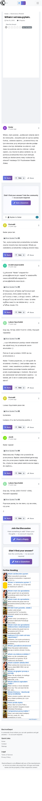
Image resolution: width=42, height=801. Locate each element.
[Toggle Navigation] (37, 3)
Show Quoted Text (11, 238)
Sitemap (4, 746)
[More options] (38, 128)
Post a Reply (22, 539)
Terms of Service (7, 755)
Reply (8, 178)
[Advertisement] (21, 54)
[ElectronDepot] (4, 3)
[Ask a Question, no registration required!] (23, 3)
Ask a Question (22, 203)
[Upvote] (16, 178)
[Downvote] (23, 178)
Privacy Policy (6, 757)
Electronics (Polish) (17, 14)
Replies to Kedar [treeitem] (24, 217)
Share (31, 178)
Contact (3, 744)
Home (6, 14)
